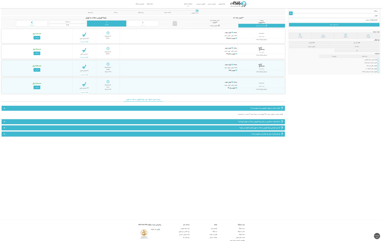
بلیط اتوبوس (221, 4)
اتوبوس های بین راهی (371, 66)
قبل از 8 (368, 37)
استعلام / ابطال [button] (188, 4)
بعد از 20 (300, 37)
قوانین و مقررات (213, 235)
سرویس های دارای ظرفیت (370, 63)
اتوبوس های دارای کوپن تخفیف (369, 72)
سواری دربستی (212, 4)
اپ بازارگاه (214, 232)
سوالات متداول (213, 238)
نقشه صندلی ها (84, 42)
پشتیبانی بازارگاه (140, 4)
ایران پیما (334, 56)
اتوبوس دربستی (201, 4)
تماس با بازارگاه (241, 232)
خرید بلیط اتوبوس (185, 229)
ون (357, 50)
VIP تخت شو (357, 43)
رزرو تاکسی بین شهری (184, 232)
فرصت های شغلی (240, 238)
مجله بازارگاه (150, 4)
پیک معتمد (364, 56)
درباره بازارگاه (242, 229)
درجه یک (357, 47)
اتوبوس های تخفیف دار (371, 69)
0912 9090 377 (142, 225)
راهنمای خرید (214, 229)
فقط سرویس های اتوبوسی (370, 60)
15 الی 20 (323, 37)
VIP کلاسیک (312, 43)
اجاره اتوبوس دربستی (184, 235)
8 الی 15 (345, 37)
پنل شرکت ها (186, 238)
